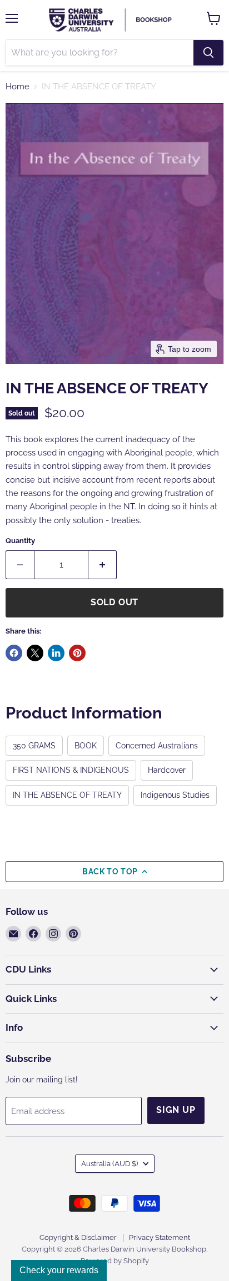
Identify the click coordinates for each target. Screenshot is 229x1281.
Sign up (176, 1110)
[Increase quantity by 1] (102, 564)
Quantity (20, 540)
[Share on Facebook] (14, 653)
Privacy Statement (159, 1237)
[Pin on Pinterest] (77, 653)
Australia (109, 1164)
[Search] (208, 52)
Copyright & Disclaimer (78, 1237)
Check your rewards (58, 1270)
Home (17, 87)
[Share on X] (35, 653)
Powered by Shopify (115, 1261)
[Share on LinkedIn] (56, 653)
